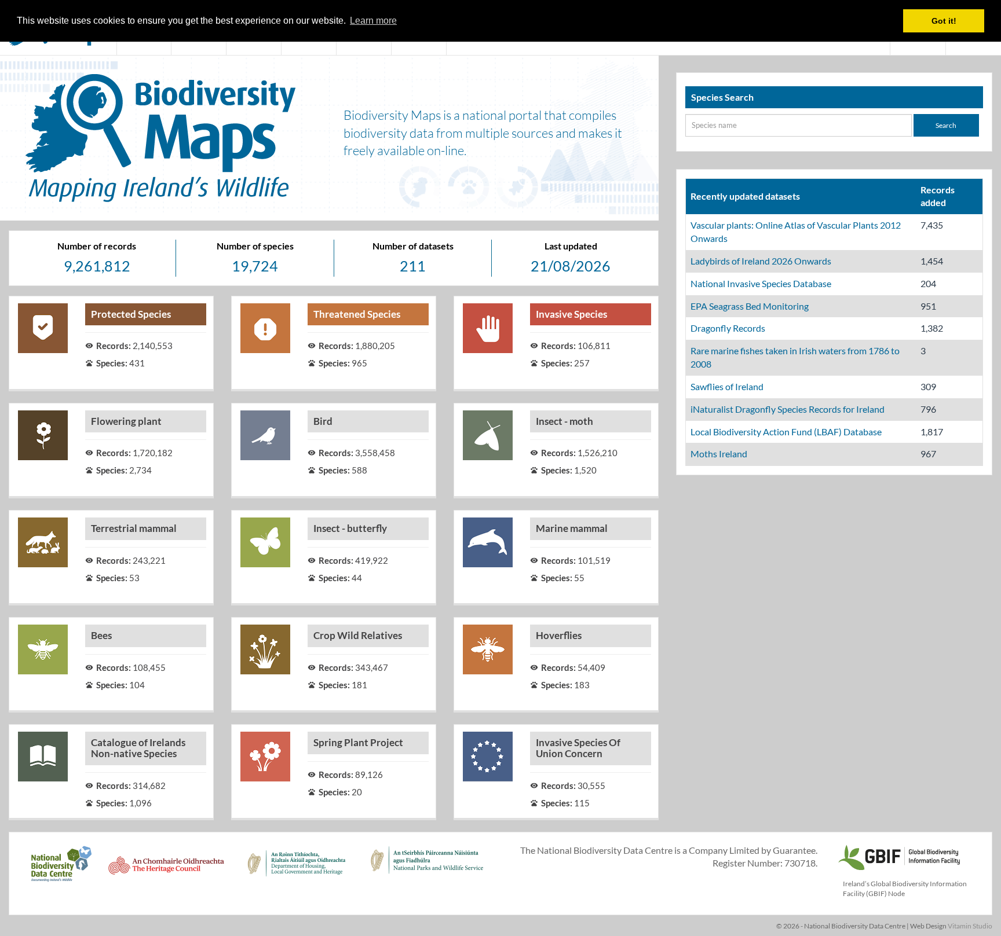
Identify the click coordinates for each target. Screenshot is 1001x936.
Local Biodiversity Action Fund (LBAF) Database (786, 431)
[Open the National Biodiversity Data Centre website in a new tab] (61, 870)
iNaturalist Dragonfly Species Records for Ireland (788, 408)
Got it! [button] (943, 20)
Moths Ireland (719, 453)
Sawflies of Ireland (727, 386)
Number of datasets (413, 245)
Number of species (255, 245)
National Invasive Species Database (761, 283)
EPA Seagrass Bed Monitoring (750, 305)
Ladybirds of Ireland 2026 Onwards (761, 260)
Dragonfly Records (728, 327)
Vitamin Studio (970, 926)
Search (946, 125)
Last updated (571, 245)
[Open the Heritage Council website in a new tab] (166, 870)
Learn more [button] (373, 20)
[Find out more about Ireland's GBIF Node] (898, 855)
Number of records (96, 245)
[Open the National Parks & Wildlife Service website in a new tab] (427, 870)
